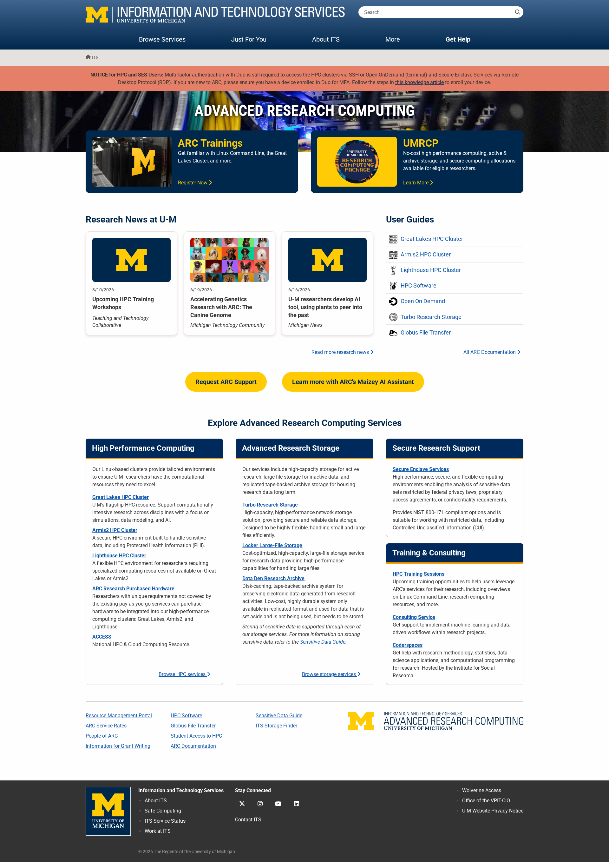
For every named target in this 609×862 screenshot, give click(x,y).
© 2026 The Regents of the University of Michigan (186, 851)
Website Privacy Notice (492, 811)
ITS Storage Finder (276, 726)
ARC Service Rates (106, 726)
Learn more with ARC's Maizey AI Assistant (353, 382)
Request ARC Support (226, 382)
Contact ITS (248, 820)
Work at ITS (158, 831)
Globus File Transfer (193, 726)
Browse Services (162, 39)
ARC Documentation (193, 746)
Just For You (248, 39)
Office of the (486, 801)
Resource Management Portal (119, 716)
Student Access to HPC (196, 736)
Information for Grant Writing (118, 746)
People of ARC (102, 736)
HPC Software (186, 716)
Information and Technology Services (181, 790)
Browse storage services (329, 674)
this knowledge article (419, 82)
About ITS (326, 39)
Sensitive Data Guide (322, 642)
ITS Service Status (165, 821)
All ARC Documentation (490, 352)
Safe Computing (163, 811)
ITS (95, 57)
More (399, 39)
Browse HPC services (183, 674)
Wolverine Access (481, 790)
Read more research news (340, 352)
